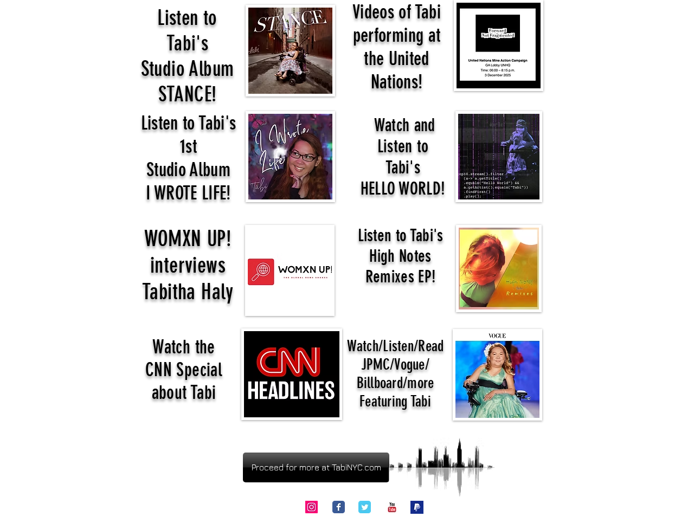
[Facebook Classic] (338, 507)
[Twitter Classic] (364, 507)
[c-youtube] (392, 507)
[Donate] (416, 507)
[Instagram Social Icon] (311, 507)
